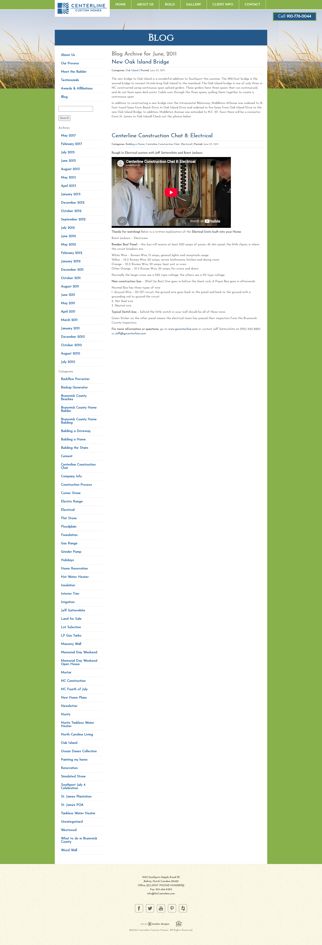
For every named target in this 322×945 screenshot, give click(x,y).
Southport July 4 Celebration (73, 786)
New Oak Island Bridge (140, 62)
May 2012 (68, 244)
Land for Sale (71, 619)
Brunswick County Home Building (79, 421)
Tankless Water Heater (78, 813)
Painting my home (74, 760)
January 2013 (70, 194)
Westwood (69, 830)
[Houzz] (183, 908)
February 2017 (71, 144)
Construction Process (76, 485)
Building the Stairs (74, 448)
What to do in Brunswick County (79, 840)
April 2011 (68, 312)
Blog (64, 97)
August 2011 (70, 286)
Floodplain (68, 526)
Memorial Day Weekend (79, 652)
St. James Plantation (76, 796)
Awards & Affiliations (77, 88)
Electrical (68, 510)
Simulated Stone (73, 776)
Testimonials (70, 80)
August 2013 (70, 169)
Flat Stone (69, 518)
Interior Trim (70, 594)
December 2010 (73, 337)
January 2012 (70, 261)
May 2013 (68, 177)
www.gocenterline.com (183, 329)
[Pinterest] (172, 908)
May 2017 (68, 135)
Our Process (70, 63)
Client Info (222, 4)
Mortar (66, 672)
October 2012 (71, 211)
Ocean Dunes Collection (79, 751)
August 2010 (70, 353)
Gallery (193, 4)
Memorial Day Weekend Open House (79, 662)
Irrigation (68, 602)
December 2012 (72, 203)
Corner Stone (71, 493)
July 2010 (68, 362)
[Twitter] (150, 908)
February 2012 (71, 253)
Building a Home (73, 439)
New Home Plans (74, 697)
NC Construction (73, 681)
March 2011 (69, 320)
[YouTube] (161, 908)
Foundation (69, 535)
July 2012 (68, 228)
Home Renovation (74, 568)
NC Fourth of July (74, 689)
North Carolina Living (77, 734)
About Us (145, 4)
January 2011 (70, 328)
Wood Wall (69, 850)
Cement (66, 456)
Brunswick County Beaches (74, 397)
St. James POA (72, 805)
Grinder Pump (71, 552)
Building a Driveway (76, 431)
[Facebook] (139, 908)
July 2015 (68, 152)
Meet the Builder (73, 72)
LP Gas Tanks (71, 635)
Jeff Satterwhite (73, 610)
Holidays (67, 560)
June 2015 (68, 161)
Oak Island (69, 743)
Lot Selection (71, 627)
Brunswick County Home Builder (79, 409)
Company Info (71, 476)
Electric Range (72, 501)
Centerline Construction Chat (78, 466)
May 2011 (68, 303)
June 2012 (68, 236)
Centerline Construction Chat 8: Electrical (162, 136)
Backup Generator (74, 387)
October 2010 (71, 345)
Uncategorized (72, 822)
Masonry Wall (71, 644)
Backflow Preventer (75, 379)
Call (294, 16)
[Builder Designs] (155, 923)
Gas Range (69, 543)
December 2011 (72, 270)
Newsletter (69, 706)
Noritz (65, 714)
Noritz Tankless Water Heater (77, 724)
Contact (252, 4)
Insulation (68, 585)
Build (170, 4)
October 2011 (71, 278)
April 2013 (68, 186)
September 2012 (73, 219)
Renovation (69, 768)
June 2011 (68, 295)
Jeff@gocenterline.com (130, 333)
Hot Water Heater (75, 577)
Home (120, 4)
